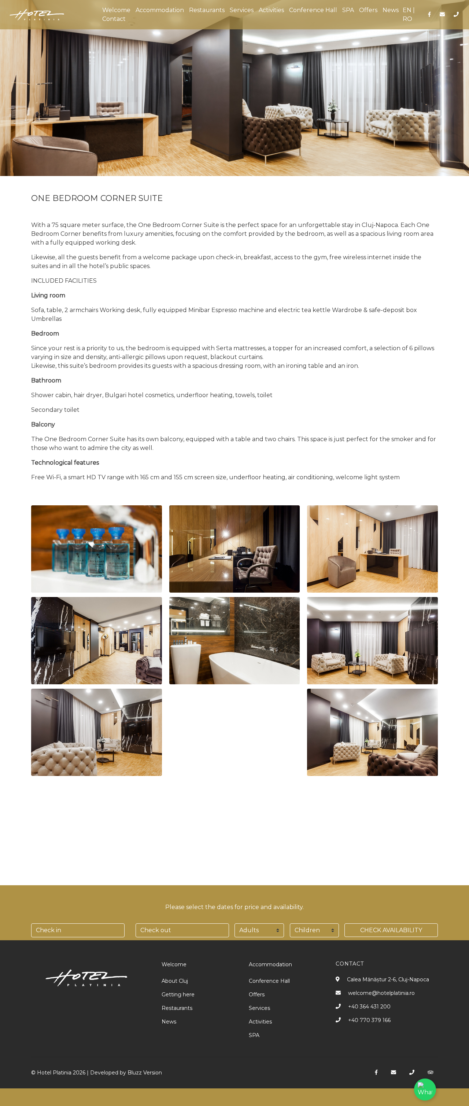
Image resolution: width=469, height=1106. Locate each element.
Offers (368, 10)
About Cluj (175, 981)
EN (407, 10)
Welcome (116, 10)
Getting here (178, 994)
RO (407, 18)
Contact (114, 18)
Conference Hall (313, 10)
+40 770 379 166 (369, 1020)
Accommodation (160, 10)
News (391, 10)
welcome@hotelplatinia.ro (381, 993)
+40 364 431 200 (369, 1006)
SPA (348, 10)
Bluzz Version (145, 1072)
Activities (271, 10)
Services (242, 10)
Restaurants (207, 10)
